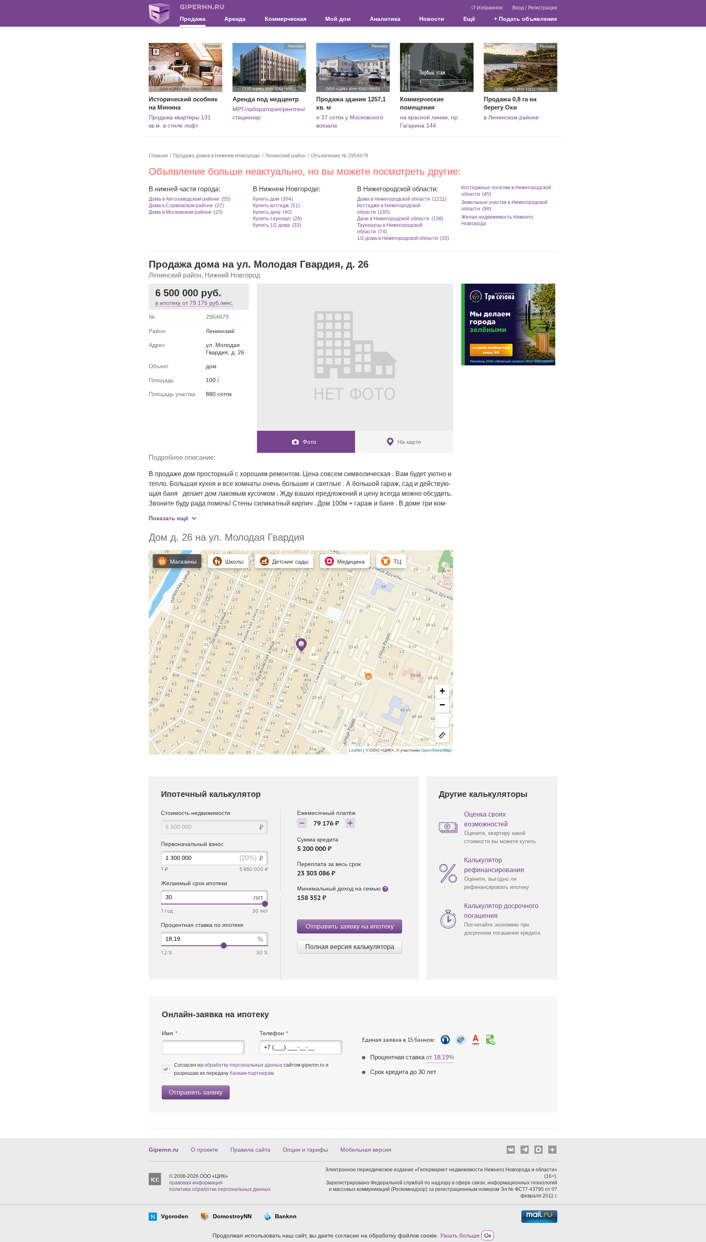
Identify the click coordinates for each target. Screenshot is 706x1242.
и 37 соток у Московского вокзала (349, 121)
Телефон (271, 1033)
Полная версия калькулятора (349, 946)
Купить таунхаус (272, 219)
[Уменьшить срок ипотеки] (302, 823)
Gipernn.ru (164, 1149)
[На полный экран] (442, 720)
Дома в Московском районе (180, 212)
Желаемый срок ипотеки (194, 883)
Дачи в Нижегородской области (393, 219)
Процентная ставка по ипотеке (202, 925)
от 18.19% (440, 1057)
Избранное (490, 8)
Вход (518, 8)
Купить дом (266, 199)
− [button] (442, 705)
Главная (158, 156)
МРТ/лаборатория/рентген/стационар (268, 113)
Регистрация (542, 8)
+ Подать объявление (525, 19)
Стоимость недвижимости (195, 813)
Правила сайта (250, 1149)
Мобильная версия (365, 1149)
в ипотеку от (194, 303)
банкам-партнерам (252, 1073)
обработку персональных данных (244, 1065)
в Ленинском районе (511, 117)
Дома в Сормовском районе (181, 205)
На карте (409, 442)
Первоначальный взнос (192, 844)
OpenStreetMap (436, 750)
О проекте (204, 1149)
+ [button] (442, 691)
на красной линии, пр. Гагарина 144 (429, 121)
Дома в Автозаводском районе (184, 199)
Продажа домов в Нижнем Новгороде (216, 156)
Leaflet (356, 750)
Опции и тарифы (305, 1149)
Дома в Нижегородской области (393, 199)
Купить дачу (267, 212)
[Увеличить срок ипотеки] (350, 823)
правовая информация (196, 1183)
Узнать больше (460, 1235)
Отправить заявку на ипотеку (350, 926)
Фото (309, 442)
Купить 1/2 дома (271, 225)
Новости (431, 19)
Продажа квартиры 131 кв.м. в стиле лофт (180, 121)
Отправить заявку (196, 1092)
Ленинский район (285, 156)
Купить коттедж (271, 205)
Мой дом (338, 19)
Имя (167, 1033)
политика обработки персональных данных (219, 1189)
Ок (487, 1235)
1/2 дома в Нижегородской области (397, 238)
